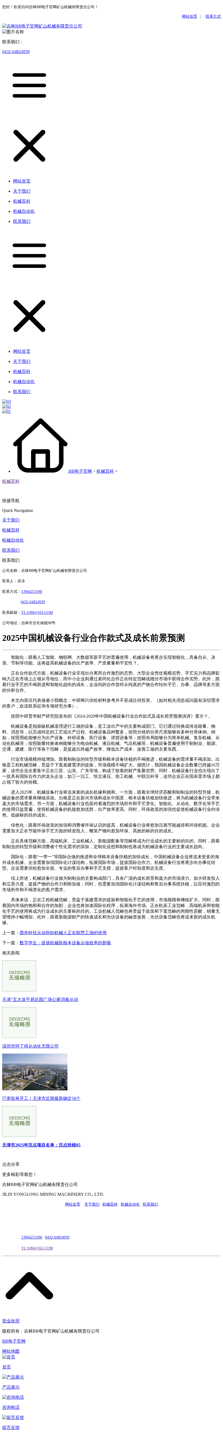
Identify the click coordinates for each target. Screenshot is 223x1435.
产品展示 (11, 1387)
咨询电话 (11, 1407)
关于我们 (11, 520)
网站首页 (189, 16)
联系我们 (11, 550)
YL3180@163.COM (37, 1248)
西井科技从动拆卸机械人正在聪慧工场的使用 (63, 932)
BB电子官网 (80, 471)
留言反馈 (11, 1427)
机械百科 (105, 471)
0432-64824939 (16, 51)
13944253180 (31, 592)
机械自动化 (13, 540)
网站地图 (11, 1351)
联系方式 (213, 16)
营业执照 (11, 1321)
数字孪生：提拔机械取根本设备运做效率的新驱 (65, 943)
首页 (6, 1367)
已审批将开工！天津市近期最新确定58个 (41, 1098)
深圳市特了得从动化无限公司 (30, 1046)
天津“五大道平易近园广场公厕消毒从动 (40, 999)
